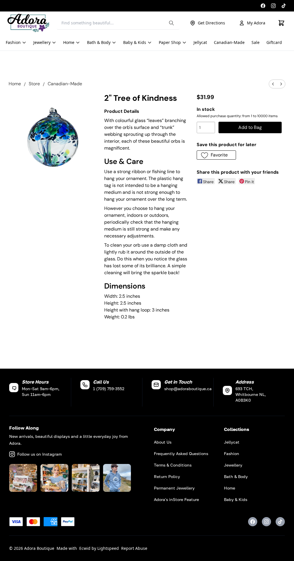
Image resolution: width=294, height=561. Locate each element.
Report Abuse (134, 548)
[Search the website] (171, 23)
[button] (216, 155)
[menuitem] (273, 84)
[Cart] (281, 23)
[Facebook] (263, 5)
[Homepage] (28, 23)
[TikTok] (283, 5)
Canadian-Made (65, 84)
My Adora (256, 23)
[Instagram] (273, 5)
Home (15, 84)
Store (34, 84)
